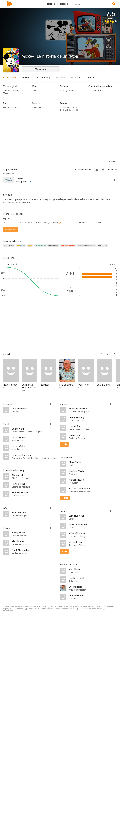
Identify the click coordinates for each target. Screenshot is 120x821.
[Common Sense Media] (87, 247)
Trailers (26, 77)
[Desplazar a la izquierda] (101, 354)
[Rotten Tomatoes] (68, 247)
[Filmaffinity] (21, 247)
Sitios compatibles (83, 169)
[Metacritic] (54, 247)
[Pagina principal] (9, 6)
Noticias (60, 77)
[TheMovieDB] (41, 247)
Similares (75, 77)
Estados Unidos (10, 107)
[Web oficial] (9, 247)
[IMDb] (30, 247)
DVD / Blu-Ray (43, 77)
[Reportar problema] (97, 169)
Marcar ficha (40, 69)
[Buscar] (114, 4)
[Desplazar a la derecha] (107, 354)
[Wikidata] (103, 247)
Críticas (91, 77)
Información (9, 77)
